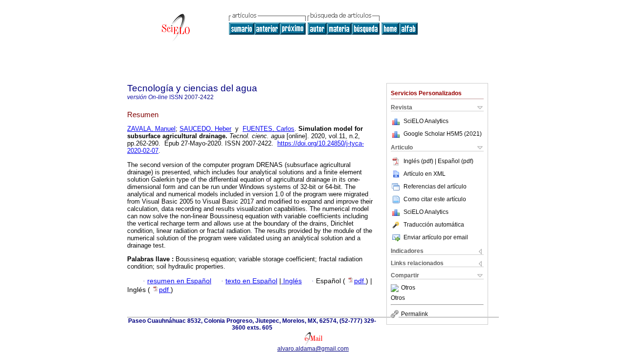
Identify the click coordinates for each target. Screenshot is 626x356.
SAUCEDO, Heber (205, 128)
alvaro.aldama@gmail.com (313, 348)
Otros (408, 288)
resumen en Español (179, 281)
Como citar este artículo (434, 199)
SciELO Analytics (425, 121)
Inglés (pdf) (419, 161)
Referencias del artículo (435, 186)
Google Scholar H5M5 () (442, 133)
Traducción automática (433, 224)
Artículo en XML (424, 173)
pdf (360, 281)
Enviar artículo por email (435, 237)
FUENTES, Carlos (268, 128)
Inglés (291, 281)
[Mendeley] (396, 288)
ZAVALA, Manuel (151, 128)
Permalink (414, 314)
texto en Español (251, 281)
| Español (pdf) (454, 161)
